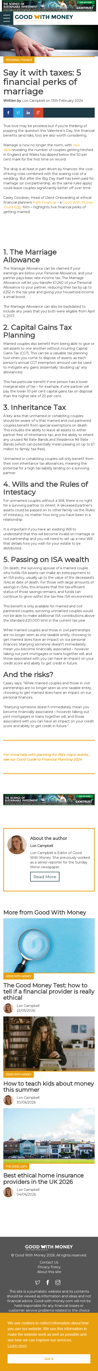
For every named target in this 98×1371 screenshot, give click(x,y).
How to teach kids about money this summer (48, 1086)
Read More (45, 876)
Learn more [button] (17, 1346)
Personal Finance (19, 60)
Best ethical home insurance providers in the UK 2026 (43, 1178)
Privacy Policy (49, 1267)
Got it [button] (49, 1359)
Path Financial (44, 202)
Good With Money (18, 976)
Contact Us (49, 1262)
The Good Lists (16, 1166)
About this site (49, 1272)
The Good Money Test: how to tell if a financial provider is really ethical (48, 991)
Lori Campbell (33, 100)
